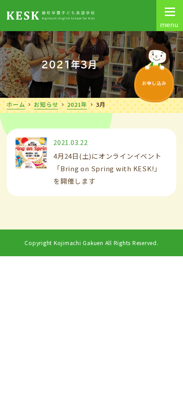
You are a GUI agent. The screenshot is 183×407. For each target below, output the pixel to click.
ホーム (16, 104)
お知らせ (46, 104)
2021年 (77, 104)
